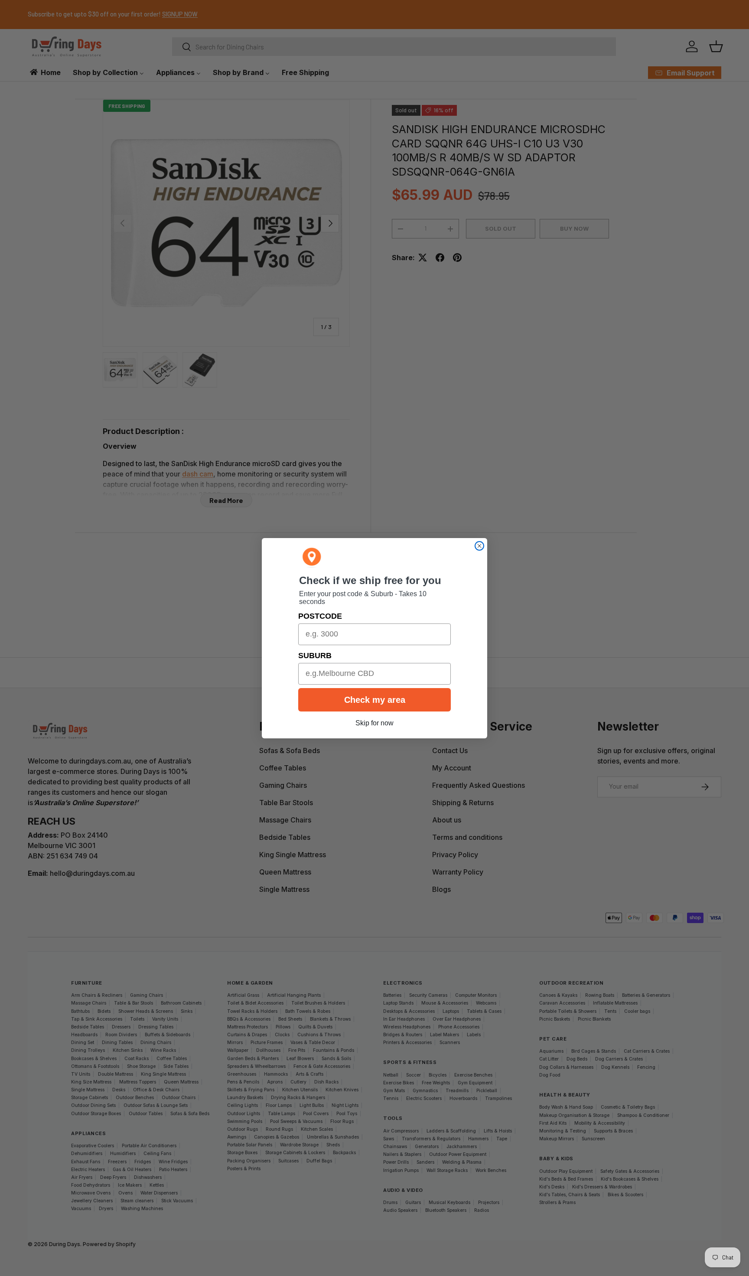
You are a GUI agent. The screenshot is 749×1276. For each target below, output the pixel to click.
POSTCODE (320, 616)
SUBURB (315, 655)
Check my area (374, 700)
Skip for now (374, 723)
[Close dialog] (479, 546)
